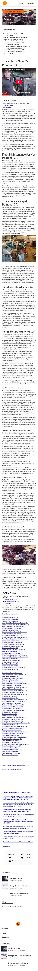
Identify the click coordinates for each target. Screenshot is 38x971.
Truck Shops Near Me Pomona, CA (13, 34)
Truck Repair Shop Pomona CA (14, 11)
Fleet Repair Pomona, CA (9, 651)
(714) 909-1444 (8, 105)
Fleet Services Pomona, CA (10, 619)
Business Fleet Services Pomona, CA (13, 644)
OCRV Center (9, 35)
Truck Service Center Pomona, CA (12, 641)
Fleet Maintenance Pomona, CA (11, 685)
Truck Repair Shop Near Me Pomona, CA (14, 637)
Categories (30, 3)
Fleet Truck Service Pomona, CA (12, 676)
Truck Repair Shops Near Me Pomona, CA (14, 632)
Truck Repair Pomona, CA (10, 617)
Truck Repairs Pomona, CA (10, 662)
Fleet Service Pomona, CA (10, 630)
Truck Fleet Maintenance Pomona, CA (13, 649)
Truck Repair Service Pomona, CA (12, 673)
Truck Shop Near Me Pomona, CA (12, 653)
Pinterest (27, 857)
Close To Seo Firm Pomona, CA (11, 769)
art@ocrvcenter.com (13, 601)
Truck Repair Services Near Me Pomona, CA (15, 624)
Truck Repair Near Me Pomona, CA (13, 628)
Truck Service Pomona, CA (10, 614)
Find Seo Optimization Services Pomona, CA (15, 765)
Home (21, 3)
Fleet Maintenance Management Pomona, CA (16, 683)
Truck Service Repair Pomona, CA (13, 39)
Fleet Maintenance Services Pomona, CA (14, 626)
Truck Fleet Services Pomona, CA (14, 42)
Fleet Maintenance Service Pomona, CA (15, 37)
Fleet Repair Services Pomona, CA (15, 48)
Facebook (27, 854)
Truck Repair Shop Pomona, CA (11, 746)
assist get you (10, 123)
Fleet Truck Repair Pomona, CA (15, 50)
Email (14, 861)
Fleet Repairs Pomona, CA (13, 44)
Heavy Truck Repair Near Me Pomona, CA (18, 46)
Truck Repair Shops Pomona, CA (14, 41)
